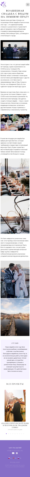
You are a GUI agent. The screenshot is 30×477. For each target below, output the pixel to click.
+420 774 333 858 (15, 448)
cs (11, 458)
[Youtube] (13, 453)
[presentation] (3, 126)
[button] (6, 433)
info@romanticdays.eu (15, 450)
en (15, 458)
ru (20, 458)
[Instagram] (16, 453)
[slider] (4, 49)
